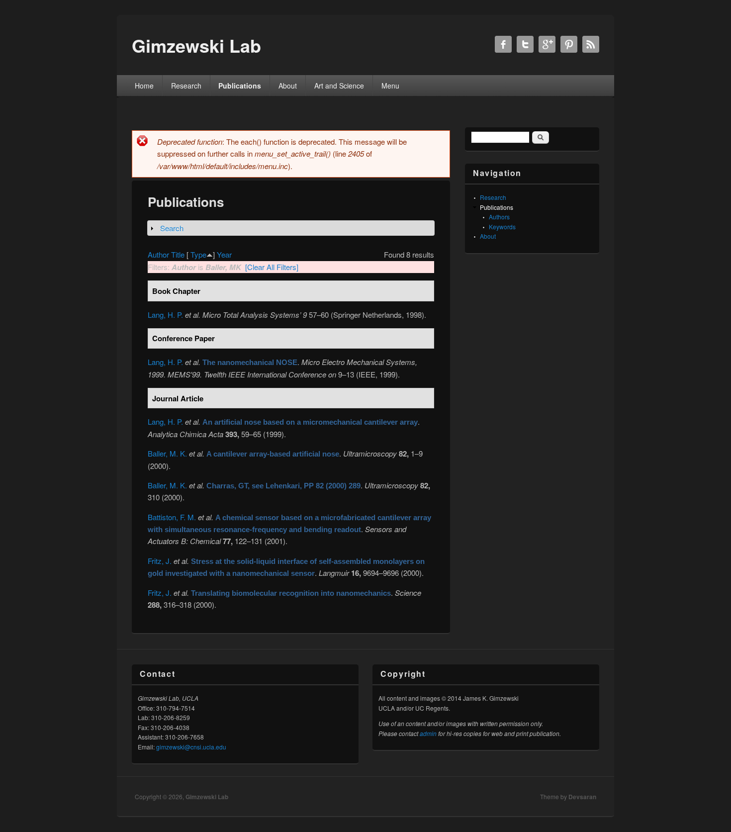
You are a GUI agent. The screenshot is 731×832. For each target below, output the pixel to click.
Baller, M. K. (167, 453)
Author (158, 254)
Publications (239, 86)
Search (171, 228)
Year (224, 254)
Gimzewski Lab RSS (590, 44)
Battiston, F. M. (172, 517)
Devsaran (582, 796)
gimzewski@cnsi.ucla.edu (191, 746)
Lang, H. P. (165, 314)
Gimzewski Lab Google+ (547, 44)
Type (198, 254)
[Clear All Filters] (271, 267)
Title (177, 254)
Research (186, 86)
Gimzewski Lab (206, 796)
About (287, 86)
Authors (499, 216)
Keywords (502, 226)
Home (144, 86)
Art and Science (339, 86)
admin (428, 733)
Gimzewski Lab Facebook (503, 44)
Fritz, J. (160, 560)
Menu (390, 86)
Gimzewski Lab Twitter (525, 44)
